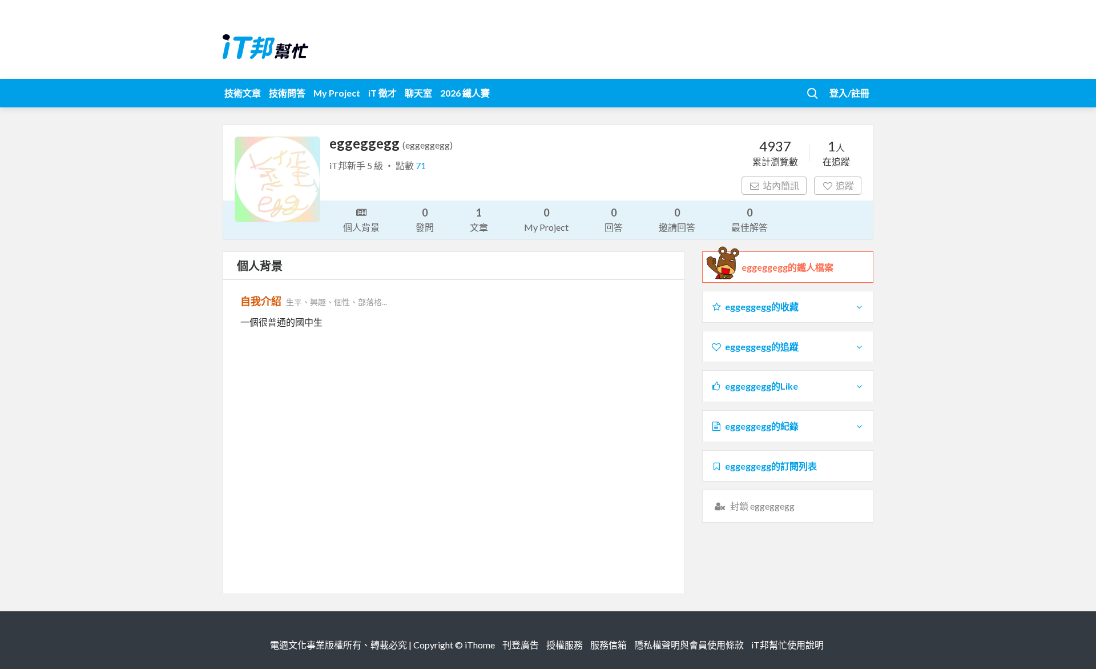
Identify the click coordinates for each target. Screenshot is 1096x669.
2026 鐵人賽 (465, 92)
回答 (614, 219)
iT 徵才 (382, 92)
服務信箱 (608, 644)
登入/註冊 (849, 92)
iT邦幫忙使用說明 (787, 644)
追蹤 (845, 185)
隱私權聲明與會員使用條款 (689, 644)
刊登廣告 (520, 644)
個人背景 (361, 227)
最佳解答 (749, 219)
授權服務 (564, 644)
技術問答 (287, 92)
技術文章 (242, 92)
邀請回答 (677, 219)
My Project (336, 92)
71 (421, 165)
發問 (425, 219)
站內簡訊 (781, 185)
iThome (480, 644)
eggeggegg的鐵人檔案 (787, 267)
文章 (479, 219)
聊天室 (418, 92)
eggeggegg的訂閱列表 (771, 465)
